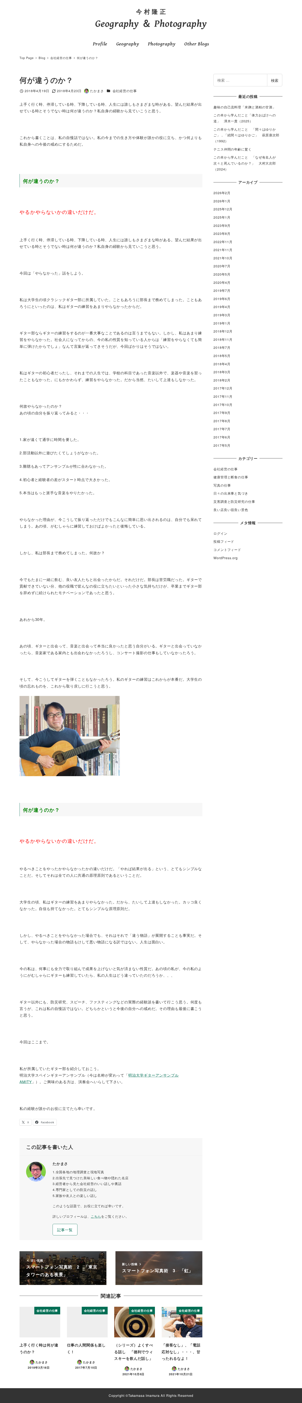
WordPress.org (225, 557)
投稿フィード (223, 541)
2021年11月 (223, 249)
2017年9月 (222, 412)
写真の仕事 (222, 485)
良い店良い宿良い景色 (230, 509)
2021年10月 (223, 258)
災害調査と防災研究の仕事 (234, 501)
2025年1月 (222, 217)
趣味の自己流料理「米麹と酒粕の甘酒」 (244, 107)
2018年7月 (222, 347)
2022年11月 (223, 241)
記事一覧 (65, 1229)
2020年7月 (222, 266)
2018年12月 (223, 331)
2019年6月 (222, 298)
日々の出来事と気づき (230, 493)
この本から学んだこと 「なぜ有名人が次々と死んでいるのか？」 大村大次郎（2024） (244, 163)
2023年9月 (222, 225)
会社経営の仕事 (125, 90)
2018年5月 (222, 355)
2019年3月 (222, 315)
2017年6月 (222, 437)
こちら (96, 1216)
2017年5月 (222, 445)
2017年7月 (222, 429)
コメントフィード (227, 549)
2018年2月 (222, 380)
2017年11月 (223, 396)
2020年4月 (222, 282)
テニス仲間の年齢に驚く (232, 149)
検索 (274, 80)
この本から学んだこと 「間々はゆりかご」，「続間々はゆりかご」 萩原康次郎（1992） (246, 135)
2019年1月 (222, 323)
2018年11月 (223, 339)
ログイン (220, 533)
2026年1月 (222, 201)
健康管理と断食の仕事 (230, 477)
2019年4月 (222, 306)
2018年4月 (222, 364)
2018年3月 (222, 372)
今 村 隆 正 (151, 11)
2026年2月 (222, 192)
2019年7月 (222, 290)
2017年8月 (222, 421)
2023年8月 (222, 233)
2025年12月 (223, 209)
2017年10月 (223, 404)
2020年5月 (222, 274)
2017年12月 (223, 388)
